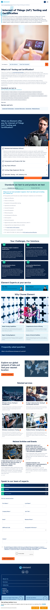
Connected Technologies (8, 4)
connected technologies (18, 72)
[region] (24, 605)
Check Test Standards (24, 64)
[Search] (45, 2)
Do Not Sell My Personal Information (9, 607)
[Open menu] (47, 2)
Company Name (6, 511)
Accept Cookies (35, 607)
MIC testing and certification (30, 232)
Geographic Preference (30, 527)
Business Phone (28, 519)
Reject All (44, 607)
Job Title (27, 511)
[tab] (13, 188)
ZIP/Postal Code (6, 527)
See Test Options (14, 64)
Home (2, 4)
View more (3, 102)
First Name (5, 503)
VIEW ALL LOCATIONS (7, 374)
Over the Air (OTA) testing (13, 227)
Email (3, 519)
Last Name (27, 503)
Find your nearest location (7, 498)
